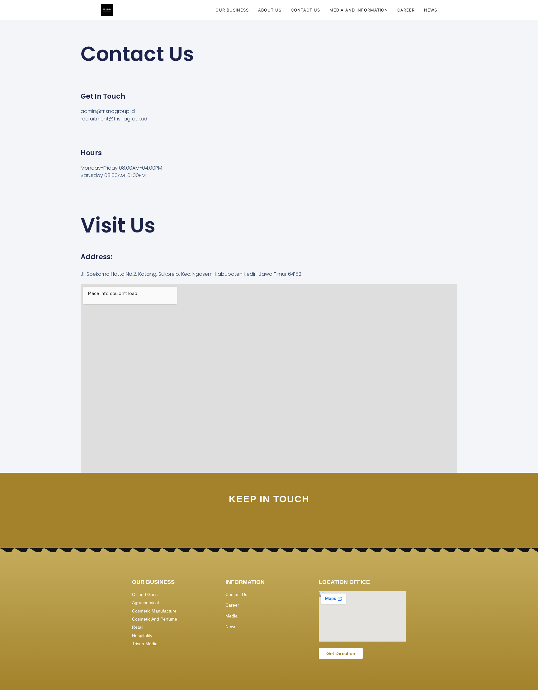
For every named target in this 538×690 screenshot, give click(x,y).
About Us (269, 9)
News (430, 9)
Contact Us (305, 9)
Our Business (232, 9)
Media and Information (358, 9)
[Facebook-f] (258, 522)
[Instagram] (238, 522)
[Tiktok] (300, 522)
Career (406, 9)
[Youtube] (279, 522)
